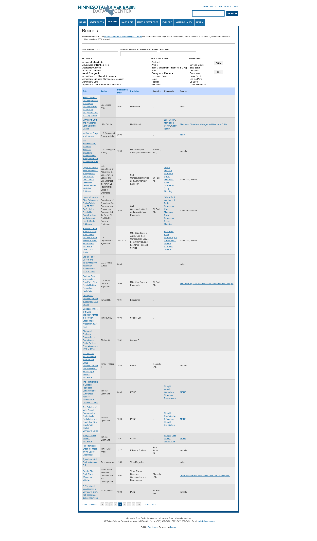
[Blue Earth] (200, 67)
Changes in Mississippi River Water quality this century (90, 300)
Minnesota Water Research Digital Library (123, 36)
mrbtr (182, 134)
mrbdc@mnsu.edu (206, 521)
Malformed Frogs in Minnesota (90, 134)
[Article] (169, 65)
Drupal (173, 527)
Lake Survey (169, 119)
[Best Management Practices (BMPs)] (169, 67)
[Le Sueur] (200, 82)
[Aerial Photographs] (115, 73)
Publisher (134, 91)
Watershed (194, 58)
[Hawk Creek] (200, 76)
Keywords (87, 58)
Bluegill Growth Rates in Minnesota (89, 438)
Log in (235, 6)
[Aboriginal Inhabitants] (115, 62)
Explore (167, 22)
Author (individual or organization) (139, 49)
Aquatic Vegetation (169, 390)
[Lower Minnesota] (200, 84)
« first (84, 504)
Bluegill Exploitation (169, 423)
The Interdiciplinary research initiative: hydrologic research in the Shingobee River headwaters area (90, 151)
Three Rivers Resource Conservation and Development (205, 475)
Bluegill (167, 386)
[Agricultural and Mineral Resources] (115, 76)
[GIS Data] (169, 84)
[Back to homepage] (107, 14)
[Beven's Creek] (200, 65)
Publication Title (91, 49)
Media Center (209, 6)
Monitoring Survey (169, 124)
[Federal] (169, 82)
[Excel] (169, 79)
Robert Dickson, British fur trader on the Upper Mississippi (90, 450)
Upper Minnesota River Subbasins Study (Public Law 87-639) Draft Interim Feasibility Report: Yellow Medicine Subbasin (90, 179)
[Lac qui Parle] (200, 79)
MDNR (183, 392)
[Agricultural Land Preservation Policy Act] (115, 84)
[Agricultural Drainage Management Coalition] (115, 79)
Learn (199, 22)
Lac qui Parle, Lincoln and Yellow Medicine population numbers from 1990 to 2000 (90, 264)
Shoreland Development (170, 396)
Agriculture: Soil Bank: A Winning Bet (90, 462)
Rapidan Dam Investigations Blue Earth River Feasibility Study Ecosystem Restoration (90, 283)
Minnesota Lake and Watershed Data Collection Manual (90, 124)
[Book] (169, 70)
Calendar (224, 6)
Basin (82, 22)
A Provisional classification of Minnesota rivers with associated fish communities (90, 491)
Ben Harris (153, 527)
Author (104, 91)
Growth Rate (169, 441)
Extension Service (168, 248)
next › (147, 504)
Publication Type (159, 58)
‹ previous (92, 504)
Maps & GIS (127, 22)
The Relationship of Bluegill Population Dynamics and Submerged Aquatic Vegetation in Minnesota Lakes (90, 392)
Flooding (168, 191)
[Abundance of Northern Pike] (115, 65)
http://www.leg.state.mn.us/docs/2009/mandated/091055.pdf (206, 283)
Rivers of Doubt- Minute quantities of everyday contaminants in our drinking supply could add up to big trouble (90, 106)
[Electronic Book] (169, 76)
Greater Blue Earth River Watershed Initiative (88, 475)
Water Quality (184, 22)
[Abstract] (169, 62)
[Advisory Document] (115, 70)
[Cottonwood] (200, 73)
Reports (112, 21)
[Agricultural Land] (115, 82)
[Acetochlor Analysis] (115, 67)
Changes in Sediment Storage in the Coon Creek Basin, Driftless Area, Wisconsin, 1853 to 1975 (90, 340)
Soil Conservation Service (170, 240)
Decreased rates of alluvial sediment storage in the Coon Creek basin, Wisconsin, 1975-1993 (90, 317)
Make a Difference (147, 22)
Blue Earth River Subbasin (169, 234)
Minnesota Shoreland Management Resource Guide (203, 124)
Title (85, 91)
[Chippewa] (200, 70)
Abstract (165, 49)
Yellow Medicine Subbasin (168, 170)
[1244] (200, 62)
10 (138, 504)
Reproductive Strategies (170, 417)
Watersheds (97, 22)
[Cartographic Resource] (169, 73)
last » (153, 504)
